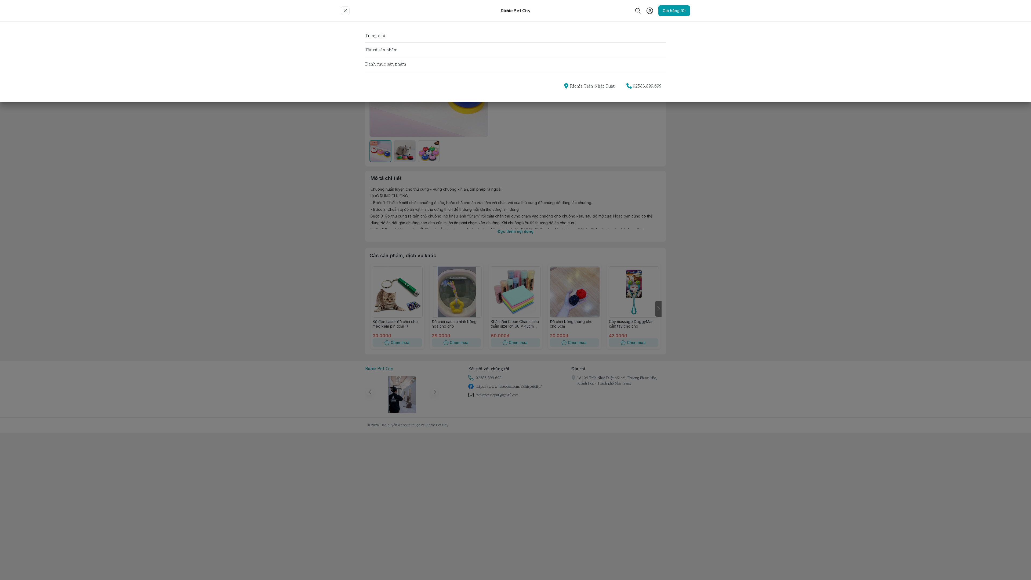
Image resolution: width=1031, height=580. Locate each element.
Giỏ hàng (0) (674, 10)
